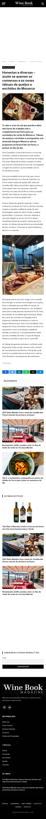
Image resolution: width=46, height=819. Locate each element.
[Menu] (3, 4)
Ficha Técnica (7, 725)
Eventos (27, 807)
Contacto (5, 733)
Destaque (6, 363)
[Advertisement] (23, 34)
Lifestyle (5, 765)
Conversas (6, 754)
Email (4, 658)
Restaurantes (8, 67)
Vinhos (4, 750)
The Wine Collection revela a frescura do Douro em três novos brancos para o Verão (23, 528)
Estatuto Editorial (8, 729)
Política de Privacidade (10, 736)
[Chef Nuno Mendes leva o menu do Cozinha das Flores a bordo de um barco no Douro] (23, 398)
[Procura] (42, 3)
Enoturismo (6, 758)
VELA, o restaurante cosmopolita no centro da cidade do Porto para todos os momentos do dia (22, 480)
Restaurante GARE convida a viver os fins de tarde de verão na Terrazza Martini (21, 446)
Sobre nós (5, 722)
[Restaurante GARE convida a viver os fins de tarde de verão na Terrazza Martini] (23, 430)
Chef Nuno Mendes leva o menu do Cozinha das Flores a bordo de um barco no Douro (22, 413)
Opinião (5, 761)
